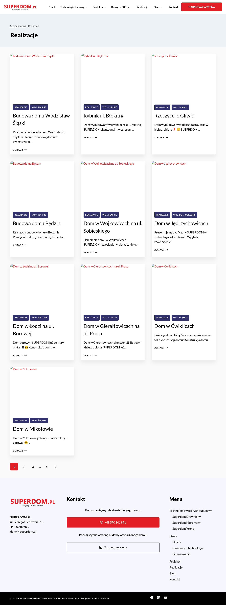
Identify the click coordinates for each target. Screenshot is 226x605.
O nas (173, 536)
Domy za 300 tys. (121, 6)
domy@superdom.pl (23, 531)
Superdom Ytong (183, 528)
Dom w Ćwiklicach (174, 326)
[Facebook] (152, 598)
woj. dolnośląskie (184, 215)
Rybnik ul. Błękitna (104, 115)
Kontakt (173, 6)
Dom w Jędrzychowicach (181, 223)
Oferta (176, 542)
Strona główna (18, 25)
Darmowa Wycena (201, 6)
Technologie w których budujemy (190, 510)
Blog (172, 573)
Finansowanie (181, 554)
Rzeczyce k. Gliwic (174, 115)
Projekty (175, 561)
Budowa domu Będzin (36, 223)
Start (52, 6)
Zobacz (20, 149)
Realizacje (142, 6)
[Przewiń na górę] (217, 593)
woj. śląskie (39, 107)
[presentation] (42, 78)
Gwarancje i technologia (187, 548)
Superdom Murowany (186, 522)
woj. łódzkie (39, 317)
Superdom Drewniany (186, 516)
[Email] (166, 598)
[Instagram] (159, 598)
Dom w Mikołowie (33, 429)
